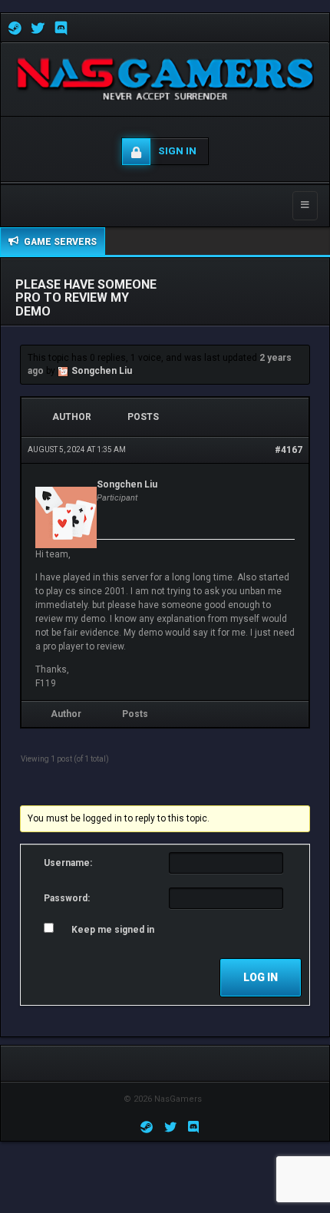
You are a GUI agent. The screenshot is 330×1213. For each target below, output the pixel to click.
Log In (260, 977)
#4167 (288, 450)
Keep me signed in (112, 929)
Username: (68, 863)
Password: (67, 898)
